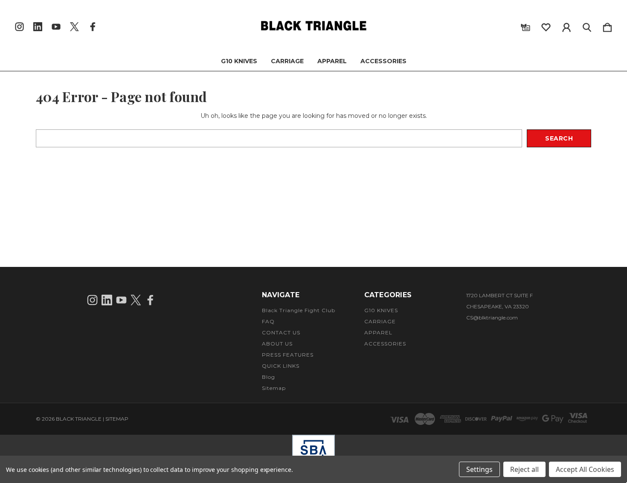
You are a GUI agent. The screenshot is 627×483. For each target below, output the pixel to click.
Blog (268, 377)
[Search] (587, 25)
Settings (479, 469)
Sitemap (274, 388)
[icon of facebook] (92, 26)
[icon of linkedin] (37, 26)
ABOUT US (277, 343)
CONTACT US (281, 332)
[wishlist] (546, 25)
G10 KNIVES (239, 61)
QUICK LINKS (280, 366)
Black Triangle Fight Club (298, 310)
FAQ (268, 321)
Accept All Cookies (585, 469)
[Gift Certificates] (525, 25)
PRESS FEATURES (288, 354)
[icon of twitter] (74, 26)
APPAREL (332, 61)
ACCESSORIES (383, 61)
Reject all (524, 469)
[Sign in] (566, 25)
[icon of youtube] (56, 26)
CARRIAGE (287, 61)
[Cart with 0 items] (607, 25)
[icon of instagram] (19, 26)
